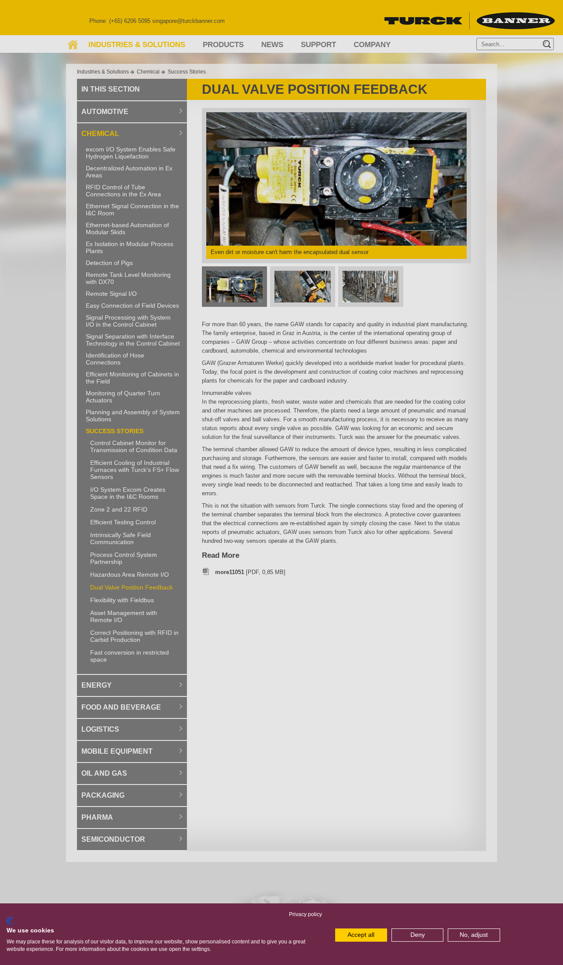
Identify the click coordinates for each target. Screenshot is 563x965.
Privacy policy (305, 914)
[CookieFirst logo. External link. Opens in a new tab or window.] (10, 921)
